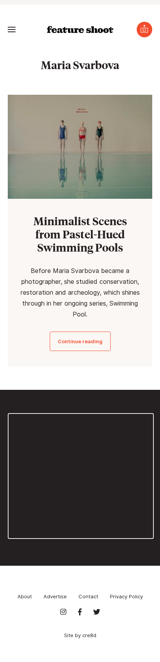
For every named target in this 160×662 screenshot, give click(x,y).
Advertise (55, 596)
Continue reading (80, 341)
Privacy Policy (126, 596)
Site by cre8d (80, 635)
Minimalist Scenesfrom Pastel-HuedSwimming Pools (80, 234)
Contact (88, 596)
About (24, 596)
